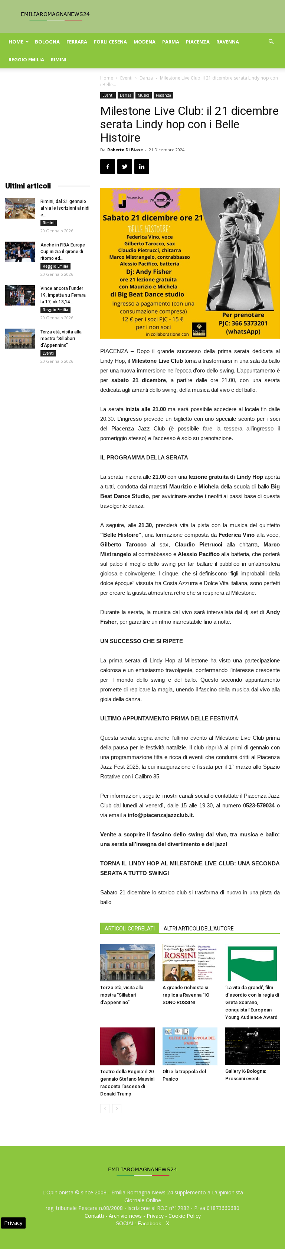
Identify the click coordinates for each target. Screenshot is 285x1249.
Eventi (126, 78)
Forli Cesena (110, 41)
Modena (144, 41)
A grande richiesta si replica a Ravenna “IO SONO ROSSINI (186, 995)
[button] (271, 41)
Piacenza (198, 41)
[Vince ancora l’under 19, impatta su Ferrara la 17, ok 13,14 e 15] (20, 295)
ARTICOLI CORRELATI (130, 929)
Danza (146, 78)
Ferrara (76, 41)
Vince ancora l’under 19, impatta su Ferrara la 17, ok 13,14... (63, 295)
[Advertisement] (47, 129)
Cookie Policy (184, 1215)
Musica (144, 95)
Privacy (155, 1215)
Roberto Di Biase (125, 149)
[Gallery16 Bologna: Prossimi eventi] (252, 1046)
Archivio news (125, 1215)
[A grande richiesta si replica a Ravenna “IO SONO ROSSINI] (190, 962)
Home (16, 41)
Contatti (94, 1215)
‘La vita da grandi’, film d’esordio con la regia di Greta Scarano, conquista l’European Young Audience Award (252, 1002)
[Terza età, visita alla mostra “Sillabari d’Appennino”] (127, 962)
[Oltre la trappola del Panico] (190, 1046)
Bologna (47, 41)
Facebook (149, 1223)
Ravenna (227, 41)
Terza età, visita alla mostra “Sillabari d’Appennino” (121, 995)
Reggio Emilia (26, 59)
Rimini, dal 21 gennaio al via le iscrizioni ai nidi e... (64, 208)
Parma (170, 41)
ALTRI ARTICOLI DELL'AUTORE (199, 929)
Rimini (58, 59)
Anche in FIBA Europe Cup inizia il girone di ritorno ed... (62, 251)
